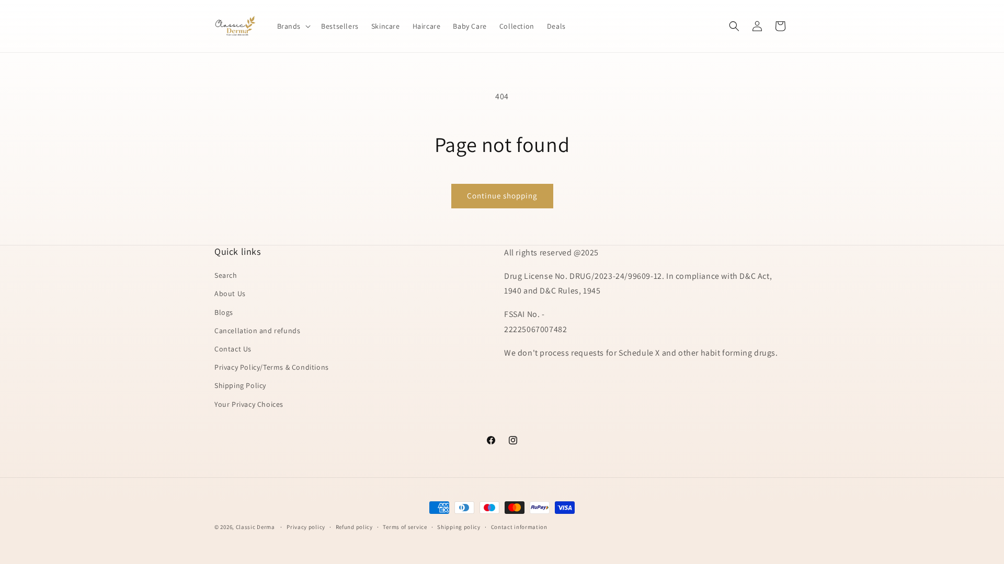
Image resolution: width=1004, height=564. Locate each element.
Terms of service (405, 527)
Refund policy (354, 527)
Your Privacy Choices (248, 404)
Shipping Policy (240, 385)
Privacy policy (306, 527)
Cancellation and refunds (257, 330)
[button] (293, 26)
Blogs (223, 312)
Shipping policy (459, 527)
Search (225, 275)
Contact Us (233, 349)
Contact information (519, 527)
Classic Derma (255, 527)
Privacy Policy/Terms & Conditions (271, 367)
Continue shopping (502, 196)
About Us (230, 293)
